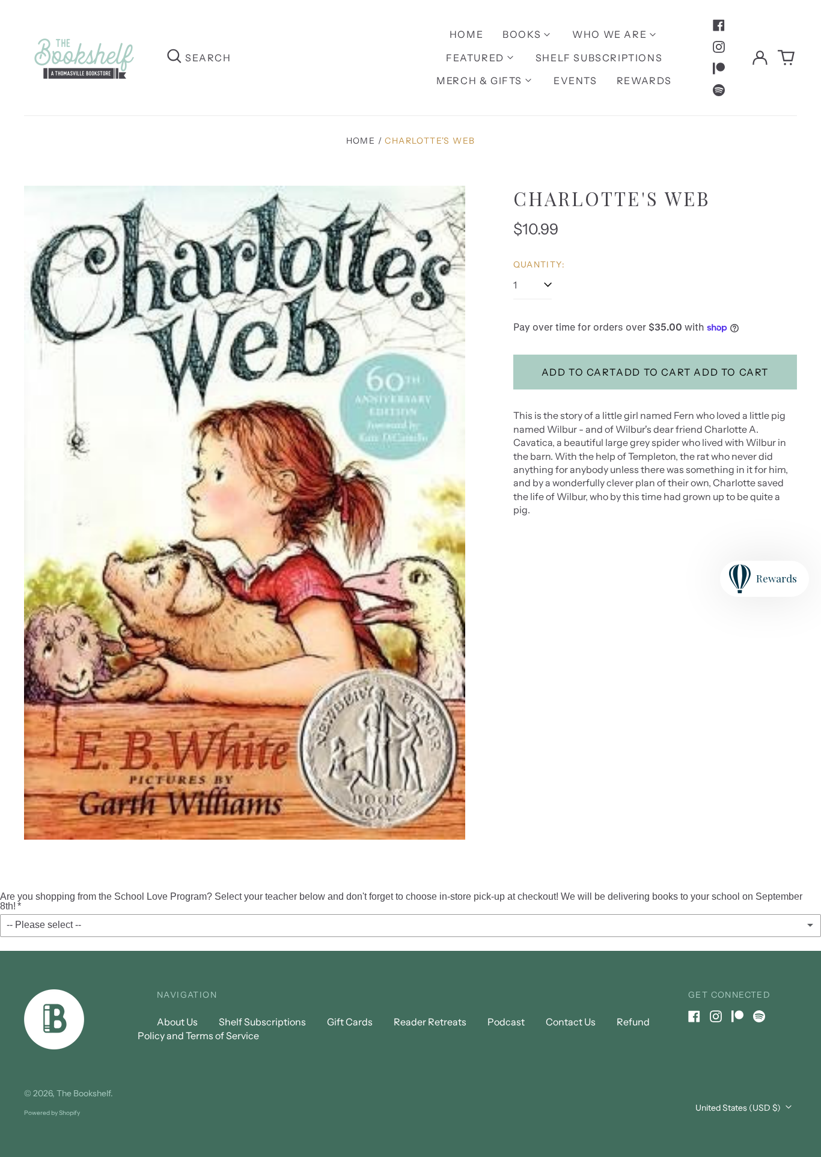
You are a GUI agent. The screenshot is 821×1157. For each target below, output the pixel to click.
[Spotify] (719, 90)
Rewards (644, 81)
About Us (177, 1022)
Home (466, 34)
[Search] (174, 57)
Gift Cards (350, 1022)
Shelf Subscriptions (599, 58)
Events (575, 81)
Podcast (506, 1022)
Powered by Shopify (52, 1113)
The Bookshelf (83, 1093)
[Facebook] (719, 25)
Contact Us (571, 1022)
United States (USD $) (739, 1107)
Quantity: (539, 264)
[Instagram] (719, 47)
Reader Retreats (430, 1022)
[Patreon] (719, 69)
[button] (786, 58)
